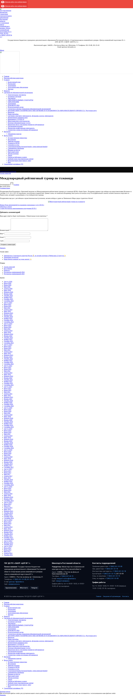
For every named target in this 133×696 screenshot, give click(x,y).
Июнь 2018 (7, 453)
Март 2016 (7, 495)
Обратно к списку (6, 206)
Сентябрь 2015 (9, 500)
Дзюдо (10, 155)
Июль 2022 (7, 367)
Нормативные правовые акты (18, 117)
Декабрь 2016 (8, 479)
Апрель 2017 (8, 476)
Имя (2, 233)
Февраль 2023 (8, 355)
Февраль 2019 (8, 439)
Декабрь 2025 (8, 295)
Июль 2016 (7, 488)
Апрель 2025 (8, 309)
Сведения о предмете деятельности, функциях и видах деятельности (30, 116)
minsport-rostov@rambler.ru (66, 579)
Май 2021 (7, 392)
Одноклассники (11, 588)
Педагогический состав (15, 107)
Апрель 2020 (8, 415)
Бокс (9, 162)
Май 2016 (7, 492)
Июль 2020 (7, 409)
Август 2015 (8, 502)
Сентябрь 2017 (9, 467)
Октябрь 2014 (8, 516)
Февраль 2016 (8, 497)
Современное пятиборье (16, 148)
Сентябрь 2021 (9, 385)
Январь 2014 (8, 532)
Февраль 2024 (8, 334)
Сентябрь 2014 (9, 518)
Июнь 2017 (7, 472)
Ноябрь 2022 (8, 360)
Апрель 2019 (8, 436)
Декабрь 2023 (8, 337)
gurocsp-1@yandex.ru (16, 582)
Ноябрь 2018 (8, 444)
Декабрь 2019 (8, 422)
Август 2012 (8, 546)
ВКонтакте (24, 588)
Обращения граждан (14, 134)
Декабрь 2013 (8, 534)
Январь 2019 (8, 441)
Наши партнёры (13, 114)
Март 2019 (7, 437)
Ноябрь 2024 (8, 318)
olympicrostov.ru (14, 584)
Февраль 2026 (8, 292)
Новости (7, 270)
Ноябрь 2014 (8, 514)
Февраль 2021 (8, 397)
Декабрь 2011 (8, 555)
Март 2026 (7, 290)
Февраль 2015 (8, 511)
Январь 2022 (8, 378)
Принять (3, 695)
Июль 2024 (7, 325)
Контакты (125, 596)
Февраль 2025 (8, 313)
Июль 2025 (7, 304)
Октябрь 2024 (8, 320)
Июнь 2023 (7, 348)
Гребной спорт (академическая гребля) (20, 159)
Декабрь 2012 (8, 544)
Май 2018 (7, 455)
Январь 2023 (8, 357)
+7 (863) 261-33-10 (109, 574)
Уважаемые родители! (11, 257)
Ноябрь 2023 (8, 339)
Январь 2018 (8, 462)
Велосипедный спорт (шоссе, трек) (19, 160)
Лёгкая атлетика (13, 153)
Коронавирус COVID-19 (16, 119)
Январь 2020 (8, 420)
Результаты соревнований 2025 (14, 274)
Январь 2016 (8, 499)
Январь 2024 (8, 336)
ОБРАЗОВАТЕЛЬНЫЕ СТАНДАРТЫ (20, 100)
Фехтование (12, 139)
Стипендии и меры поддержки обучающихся (23, 130)
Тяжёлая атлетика (13, 141)
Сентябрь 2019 (9, 427)
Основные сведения (14, 96)
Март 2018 (7, 458)
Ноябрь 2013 (8, 536)
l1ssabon (16, 184)
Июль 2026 (7, 283)
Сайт (1, 241)
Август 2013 (8, 541)
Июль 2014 (7, 521)
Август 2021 (8, 387)
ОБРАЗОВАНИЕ (13, 102)
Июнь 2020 (7, 411)
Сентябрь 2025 (9, 301)
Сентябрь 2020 (9, 406)
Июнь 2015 (7, 504)
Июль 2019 (7, 430)
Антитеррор (12, 85)
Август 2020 (8, 408)
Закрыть (2, 248)
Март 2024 (7, 332)
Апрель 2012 (8, 553)
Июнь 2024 (7, 327)
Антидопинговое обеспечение (18, 87)
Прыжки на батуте (14, 150)
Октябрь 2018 (8, 446)
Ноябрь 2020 (8, 402)
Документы (11, 98)
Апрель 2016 (8, 493)
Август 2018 (8, 450)
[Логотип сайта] (6, 37)
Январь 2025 (8, 315)
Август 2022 (8, 366)
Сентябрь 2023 (9, 343)
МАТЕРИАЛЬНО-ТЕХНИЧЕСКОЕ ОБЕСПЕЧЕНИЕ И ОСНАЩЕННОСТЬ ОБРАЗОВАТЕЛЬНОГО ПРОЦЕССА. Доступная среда (52, 110)
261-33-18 (30, 579)
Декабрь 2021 (8, 380)
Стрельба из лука (13, 145)
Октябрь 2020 (8, 404)
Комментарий (5, 230)
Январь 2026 (8, 294)
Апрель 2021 (8, 394)
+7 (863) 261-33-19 (113, 576)
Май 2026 (7, 287)
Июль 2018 (7, 451)
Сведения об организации (112, 596)
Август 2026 (8, 281)
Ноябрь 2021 (8, 381)
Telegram (34, 588)
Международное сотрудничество (19, 121)
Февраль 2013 (8, 543)
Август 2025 (8, 302)
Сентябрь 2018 (9, 448)
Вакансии (11, 112)
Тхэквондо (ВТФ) (14, 143)
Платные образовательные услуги (19, 123)
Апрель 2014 (8, 527)
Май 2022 (7, 371)
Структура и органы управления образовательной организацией (29, 109)
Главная (2, 171)
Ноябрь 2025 (8, 297)
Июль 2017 (7, 471)
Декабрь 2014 (8, 513)
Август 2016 (8, 486)
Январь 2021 (8, 399)
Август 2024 (8, 323)
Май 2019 (7, 434)
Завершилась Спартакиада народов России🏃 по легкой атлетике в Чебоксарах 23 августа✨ (35, 255)
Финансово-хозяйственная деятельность (21, 128)
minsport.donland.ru (62, 581)
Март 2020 (7, 416)
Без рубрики (8, 268)
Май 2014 (7, 525)
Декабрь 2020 (8, 401)
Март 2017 (7, 478)
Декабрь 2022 (8, 358)
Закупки (10, 89)
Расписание (12, 84)
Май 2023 (7, 350)
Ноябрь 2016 (8, 481)
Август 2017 (8, 469)
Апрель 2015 (8, 507)
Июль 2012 (7, 548)
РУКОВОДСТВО (13, 105)
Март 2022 (7, 374)
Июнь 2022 (7, 369)
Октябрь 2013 (8, 537)
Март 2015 (7, 509)
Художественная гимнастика (17, 138)
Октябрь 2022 (8, 362)
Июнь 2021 (7, 390)
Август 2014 (8, 520)
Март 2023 (7, 353)
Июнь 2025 (7, 306)
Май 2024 (7, 329)
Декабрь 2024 (8, 316)
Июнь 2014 (7, 523)
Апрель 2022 (8, 373)
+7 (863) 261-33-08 (19, 579)
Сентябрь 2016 (9, 485)
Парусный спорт (13, 152)
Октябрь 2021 (8, 383)
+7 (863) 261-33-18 (111, 569)
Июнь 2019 (7, 432)
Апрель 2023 (8, 351)
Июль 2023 (7, 346)
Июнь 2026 (7, 285)
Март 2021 (7, 395)
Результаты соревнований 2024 (14, 272)
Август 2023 (8, 344)
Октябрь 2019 (8, 425)
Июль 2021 (7, 388)
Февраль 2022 (8, 376)
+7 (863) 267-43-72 (66, 576)
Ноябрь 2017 (8, 465)
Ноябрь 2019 (8, 423)
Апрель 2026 (8, 288)
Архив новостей (10, 171)
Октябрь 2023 (8, 341)
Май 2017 (7, 474)
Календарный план (14, 82)
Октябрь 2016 (8, 483)
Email (2, 237)
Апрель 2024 (8, 330)
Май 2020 (7, 413)
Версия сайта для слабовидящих (15, 2)
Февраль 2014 (8, 530)
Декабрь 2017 (8, 464)
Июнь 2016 (7, 490)
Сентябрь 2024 (9, 322)
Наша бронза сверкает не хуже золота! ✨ (18, 259)
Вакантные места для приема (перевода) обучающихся (26, 124)
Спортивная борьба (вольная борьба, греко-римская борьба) (27, 146)
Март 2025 (7, 311)
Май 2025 (7, 308)
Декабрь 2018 (8, 443)
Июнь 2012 (7, 550)
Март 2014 (7, 528)
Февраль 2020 (8, 418)
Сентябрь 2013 (9, 539)
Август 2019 (8, 429)
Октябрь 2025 (8, 299)
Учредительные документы (17, 95)
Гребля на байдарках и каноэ (17, 157)
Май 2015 (7, 506)
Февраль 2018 (8, 460)
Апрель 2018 (8, 457)
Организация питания (15, 126)
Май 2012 (7, 551)
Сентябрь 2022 (9, 364)
